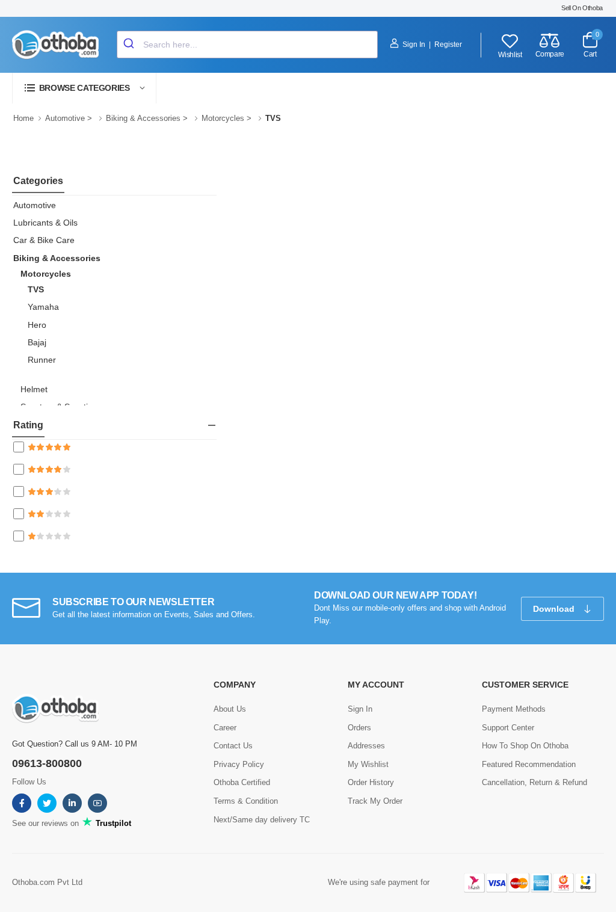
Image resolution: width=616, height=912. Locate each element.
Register (448, 44)
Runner (42, 360)
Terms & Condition (246, 801)
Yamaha (43, 307)
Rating (28, 425)
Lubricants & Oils (45, 222)
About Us (230, 708)
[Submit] (130, 44)
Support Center (508, 727)
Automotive (65, 118)
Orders (359, 727)
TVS (36, 289)
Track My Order (375, 801)
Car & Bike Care (44, 240)
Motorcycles (223, 118)
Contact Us (233, 745)
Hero (37, 325)
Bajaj (37, 342)
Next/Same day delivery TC (262, 819)
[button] (84, 88)
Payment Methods (514, 708)
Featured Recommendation (529, 764)
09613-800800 (47, 763)
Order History (371, 782)
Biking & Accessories (143, 118)
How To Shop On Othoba (525, 745)
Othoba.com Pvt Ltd (47, 882)
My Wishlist (368, 764)
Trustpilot (112, 823)
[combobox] (247, 44)
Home (23, 118)
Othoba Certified (242, 782)
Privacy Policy (239, 764)
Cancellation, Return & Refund (534, 782)
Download (555, 609)
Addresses (366, 745)
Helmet (34, 389)
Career (225, 727)
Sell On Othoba (582, 7)
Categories (38, 181)
